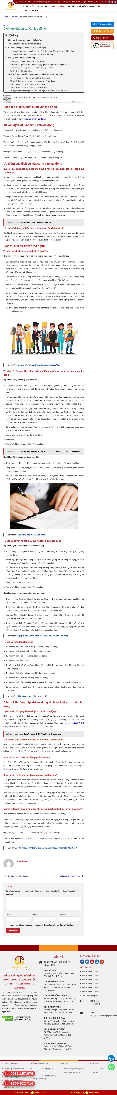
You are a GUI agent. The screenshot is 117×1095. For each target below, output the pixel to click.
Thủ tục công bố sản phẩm (69, 876)
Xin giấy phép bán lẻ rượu (17, 876)
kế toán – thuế (74, 6)
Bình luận (10, 895)
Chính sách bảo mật (100, 1068)
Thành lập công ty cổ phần (15, 1077)
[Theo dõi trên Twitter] (87, 962)
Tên (8, 914)
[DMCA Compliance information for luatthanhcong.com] (22, 1018)
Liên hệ (35, 11)
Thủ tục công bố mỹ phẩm (73, 1068)
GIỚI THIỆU (30, 6)
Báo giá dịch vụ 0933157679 (85, 1093)
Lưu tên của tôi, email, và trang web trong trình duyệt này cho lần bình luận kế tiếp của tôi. (42, 925)
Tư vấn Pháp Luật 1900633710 (29, 1093)
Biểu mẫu (25, 11)
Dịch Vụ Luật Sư (59, 6)
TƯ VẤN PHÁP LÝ (43, 6)
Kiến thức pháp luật (91, 6)
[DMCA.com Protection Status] (7, 1018)
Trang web (62, 914)
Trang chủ (7, 17)
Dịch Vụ (16, 17)
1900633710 (22, 2)
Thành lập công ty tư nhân (15, 1081)
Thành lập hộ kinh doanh (14, 1068)
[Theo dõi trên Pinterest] (92, 962)
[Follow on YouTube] (112, 2)
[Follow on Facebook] (109, 2)
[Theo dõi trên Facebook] (82, 962)
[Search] (23, 6)
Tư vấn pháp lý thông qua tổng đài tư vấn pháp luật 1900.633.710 (47, 848)
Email (35, 914)
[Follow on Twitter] (115, 2)
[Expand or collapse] (81, 35)
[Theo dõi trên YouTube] (102, 962)
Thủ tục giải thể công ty (72, 1072)
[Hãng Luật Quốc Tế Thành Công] (12, 9)
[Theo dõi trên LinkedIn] (97, 962)
